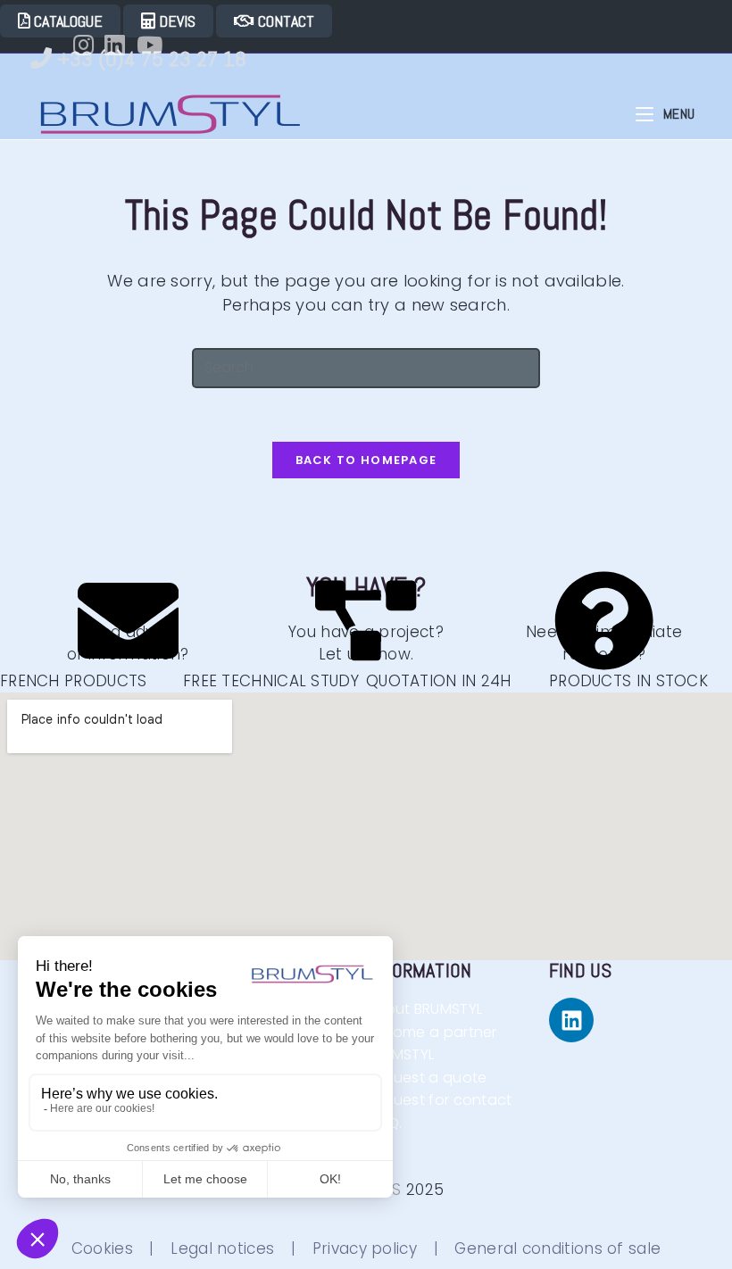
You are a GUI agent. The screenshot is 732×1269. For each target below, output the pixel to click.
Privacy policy (364, 1248)
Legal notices (222, 1248)
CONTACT (284, 21)
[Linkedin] (571, 1020)
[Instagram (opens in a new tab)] (88, 44)
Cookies (102, 1248)
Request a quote (426, 1077)
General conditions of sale (557, 1248)
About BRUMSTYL (426, 1009)
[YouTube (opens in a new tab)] (155, 44)
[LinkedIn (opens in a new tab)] (120, 44)
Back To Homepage (366, 460)
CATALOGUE (66, 21)
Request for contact (445, 1100)
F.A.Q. (401, 1123)
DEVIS (175, 21)
